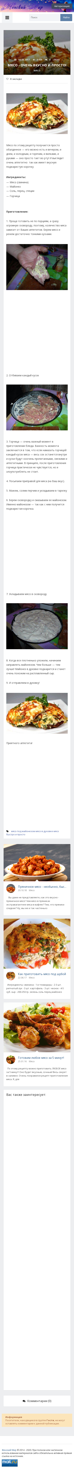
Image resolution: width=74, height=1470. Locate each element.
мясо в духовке (44, 831)
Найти (66, 17)
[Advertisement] (37, 335)
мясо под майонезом (23, 831)
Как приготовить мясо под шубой (42, 974)
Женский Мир (9, 1450)
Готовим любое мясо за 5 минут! (41, 1058)
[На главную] (20, 6)
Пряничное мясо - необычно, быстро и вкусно (43, 886)
